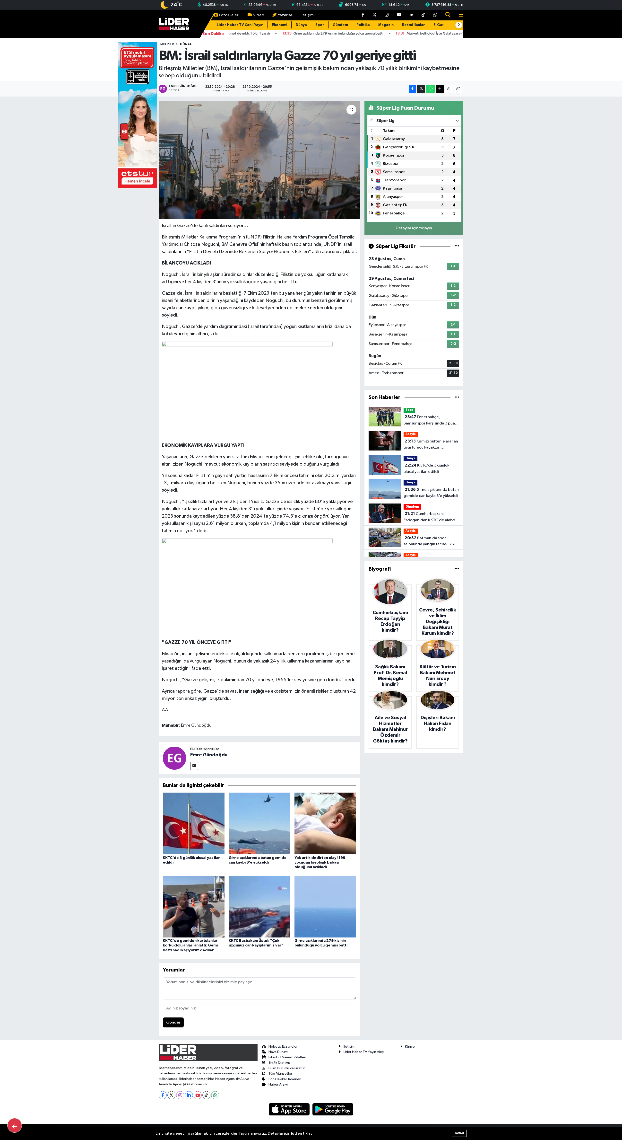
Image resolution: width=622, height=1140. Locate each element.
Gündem (340, 25)
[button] (458, 25)
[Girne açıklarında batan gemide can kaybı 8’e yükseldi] (259, 823)
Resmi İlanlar (413, 25)
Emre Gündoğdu (208, 754)
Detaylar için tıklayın (414, 228)
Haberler (166, 44)
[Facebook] (163, 1095)
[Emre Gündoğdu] (174, 758)
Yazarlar (285, 15)
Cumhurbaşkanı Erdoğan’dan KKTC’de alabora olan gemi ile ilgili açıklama (431, 517)
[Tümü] (457, 397)
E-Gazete (442, 25)
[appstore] (289, 1109)
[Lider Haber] (174, 24)
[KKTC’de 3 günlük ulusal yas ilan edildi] (194, 823)
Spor (319, 25)
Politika (363, 25)
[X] (171, 1095)
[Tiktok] (206, 1095)
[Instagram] (180, 1095)
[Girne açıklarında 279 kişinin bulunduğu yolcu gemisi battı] (325, 906)
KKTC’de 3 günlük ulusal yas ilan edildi (426, 468)
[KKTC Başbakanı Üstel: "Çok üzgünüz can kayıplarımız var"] (259, 906)
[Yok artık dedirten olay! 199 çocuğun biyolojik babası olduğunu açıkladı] (325, 823)
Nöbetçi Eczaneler (283, 1046)
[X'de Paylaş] (421, 89)
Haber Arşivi (278, 1084)
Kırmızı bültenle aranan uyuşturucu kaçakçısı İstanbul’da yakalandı (431, 445)
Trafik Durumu (279, 1063)
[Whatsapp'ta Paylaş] (430, 89)
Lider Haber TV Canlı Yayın (240, 25)
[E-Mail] (194, 766)
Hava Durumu (278, 1052)
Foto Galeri (229, 15)
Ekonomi (279, 25)
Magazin (386, 25)
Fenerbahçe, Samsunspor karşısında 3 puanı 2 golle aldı (431, 420)
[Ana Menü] (459, 15)
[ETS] (137, 115)
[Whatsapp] (215, 1095)
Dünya (301, 25)
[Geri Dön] (14, 1125)
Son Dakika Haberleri (284, 1079)
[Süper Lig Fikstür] (457, 246)
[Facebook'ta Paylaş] (412, 89)
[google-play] (332, 1109)
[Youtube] (198, 1095)
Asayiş (411, 434)
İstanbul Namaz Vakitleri (287, 1057)
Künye (410, 1046)
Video (258, 15)
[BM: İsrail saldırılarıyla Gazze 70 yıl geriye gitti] (260, 160)
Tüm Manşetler (280, 1073)
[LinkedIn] (189, 1095)
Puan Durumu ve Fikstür (286, 1068)
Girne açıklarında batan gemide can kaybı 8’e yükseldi (431, 492)
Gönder (173, 1022)
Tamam (459, 1133)
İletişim (307, 15)
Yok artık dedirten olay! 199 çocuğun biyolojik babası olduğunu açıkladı (319, 862)
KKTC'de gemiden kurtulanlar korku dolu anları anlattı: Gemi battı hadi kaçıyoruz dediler (190, 945)
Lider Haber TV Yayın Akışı (364, 1052)
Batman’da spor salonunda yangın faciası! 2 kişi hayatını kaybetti (431, 542)
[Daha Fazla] (440, 89)
